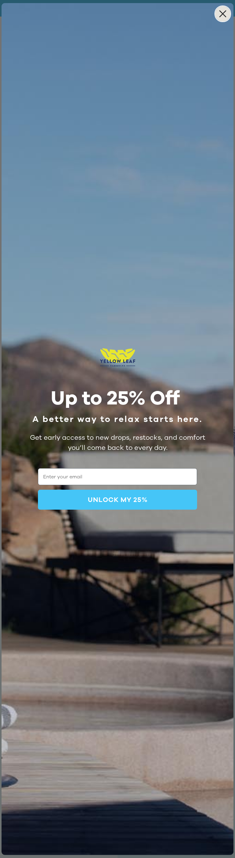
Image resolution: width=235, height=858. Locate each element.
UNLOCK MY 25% (117, 499)
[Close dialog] (222, 13)
